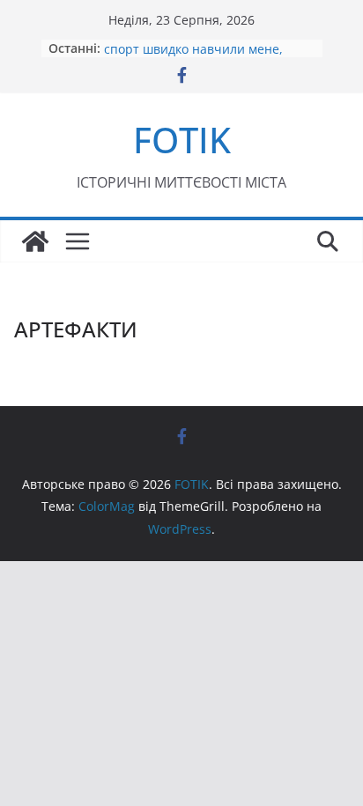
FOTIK (182, 139)
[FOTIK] (35, 241)
